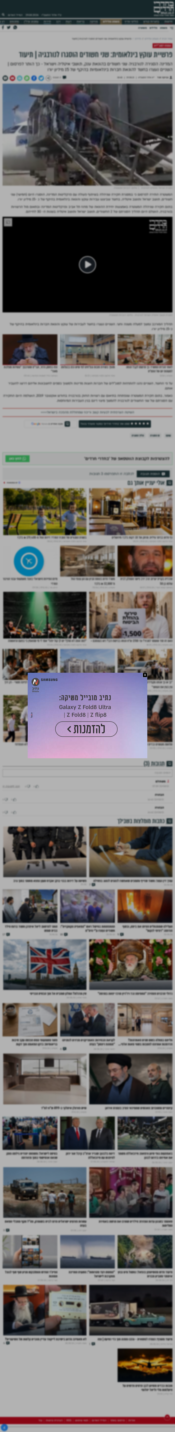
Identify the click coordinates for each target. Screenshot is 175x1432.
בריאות (81, 21)
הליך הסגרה (138, 435)
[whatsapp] (27, 78)
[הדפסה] (19, 78)
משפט (163, 28)
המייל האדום (15, 15)
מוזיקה (94, 21)
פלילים (153, 28)
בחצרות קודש (151, 21)
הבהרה (159, 805)
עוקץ (168, 435)
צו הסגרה (155, 435)
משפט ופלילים (111, 21)
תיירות (47, 21)
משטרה (142, 28)
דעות (68, 21)
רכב (58, 21)
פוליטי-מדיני (131, 21)
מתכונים (14, 21)
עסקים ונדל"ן (31, 21)
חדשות (168, 21)
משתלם (161, 792)
